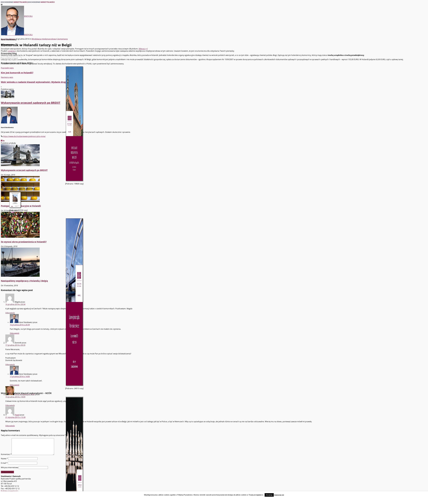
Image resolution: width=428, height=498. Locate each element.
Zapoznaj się (279, 495)
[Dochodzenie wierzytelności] (28, 2)
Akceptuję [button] (269, 495)
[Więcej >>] (143, 48)
